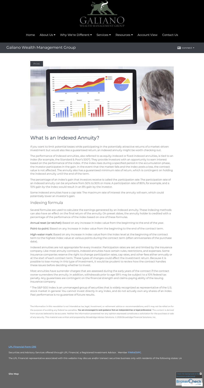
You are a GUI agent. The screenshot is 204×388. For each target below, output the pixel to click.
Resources (123, 35)
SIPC (138, 352)
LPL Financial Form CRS (22, 346)
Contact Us (170, 35)
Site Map (14, 373)
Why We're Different (74, 35)
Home (30, 35)
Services (102, 35)
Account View (147, 35)
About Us (46, 35)
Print (36, 63)
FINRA (131, 352)
